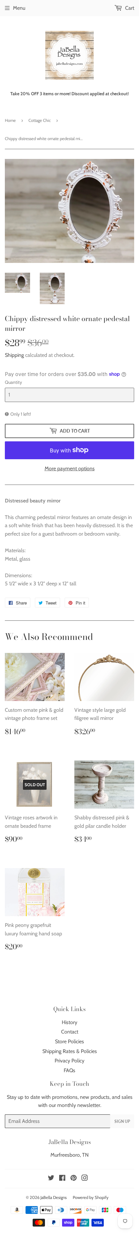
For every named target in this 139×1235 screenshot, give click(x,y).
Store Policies (69, 1041)
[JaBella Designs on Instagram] (84, 1179)
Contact (69, 1032)
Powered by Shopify (91, 1197)
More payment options (70, 468)
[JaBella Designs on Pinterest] (73, 1179)
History (69, 1022)
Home (10, 120)
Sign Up (122, 1121)
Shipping (14, 355)
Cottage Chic (39, 120)
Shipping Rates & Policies (69, 1051)
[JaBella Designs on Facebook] (62, 1179)
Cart (129, 8)
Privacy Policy (69, 1061)
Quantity (13, 382)
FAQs (69, 1070)
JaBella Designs (53, 1197)
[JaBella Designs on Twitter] (51, 1179)
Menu (19, 8)
